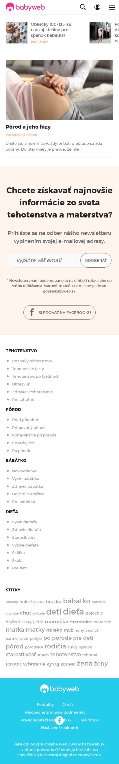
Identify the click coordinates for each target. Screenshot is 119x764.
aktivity (12, 602)
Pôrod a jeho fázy (28, 126)
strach (43, 654)
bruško (54, 601)
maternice (81, 621)
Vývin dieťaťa (24, 522)
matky (35, 629)
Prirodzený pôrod (21, 135)
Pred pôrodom (26, 419)
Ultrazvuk (21, 384)
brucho (38, 602)
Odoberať (96, 260)
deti (54, 612)
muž (68, 630)
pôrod (15, 646)
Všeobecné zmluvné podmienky (55, 712)
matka (15, 629)
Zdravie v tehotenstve (32, 392)
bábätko (76, 601)
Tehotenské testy (28, 368)
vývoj (53, 664)
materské (102, 622)
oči (97, 630)
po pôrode (57, 638)
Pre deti (19, 568)
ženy (101, 663)
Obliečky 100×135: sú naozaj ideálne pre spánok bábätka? (51, 30)
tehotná (89, 654)
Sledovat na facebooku (64, 312)
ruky (73, 647)
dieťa (73, 611)
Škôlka (18, 552)
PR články (39, 42)
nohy (79, 630)
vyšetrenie (34, 664)
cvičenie (38, 613)
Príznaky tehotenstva (32, 361)
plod (24, 638)
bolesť (25, 601)
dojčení (13, 622)
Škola (17, 560)
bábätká (99, 602)
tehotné (14, 664)
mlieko (54, 630)
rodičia (55, 646)
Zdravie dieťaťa (26, 529)
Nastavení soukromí (59, 727)
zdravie (68, 664)
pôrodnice (34, 647)
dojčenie (94, 613)
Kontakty (45, 704)
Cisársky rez (23, 443)
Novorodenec (24, 471)
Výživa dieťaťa (25, 545)
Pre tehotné (23, 399)
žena (84, 663)
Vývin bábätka (25, 478)
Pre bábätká (23, 501)
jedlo (38, 621)
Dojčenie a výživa (28, 493)
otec (89, 630)
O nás (68, 704)
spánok (85, 647)
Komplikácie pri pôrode (34, 435)
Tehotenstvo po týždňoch (36, 376)
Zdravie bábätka (27, 486)
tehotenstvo (65, 654)
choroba (12, 613)
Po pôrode (21, 450)
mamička (56, 621)
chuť (25, 613)
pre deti (83, 638)
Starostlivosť (23, 537)
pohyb (36, 638)
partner (12, 639)
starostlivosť (21, 654)
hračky (26, 622)
